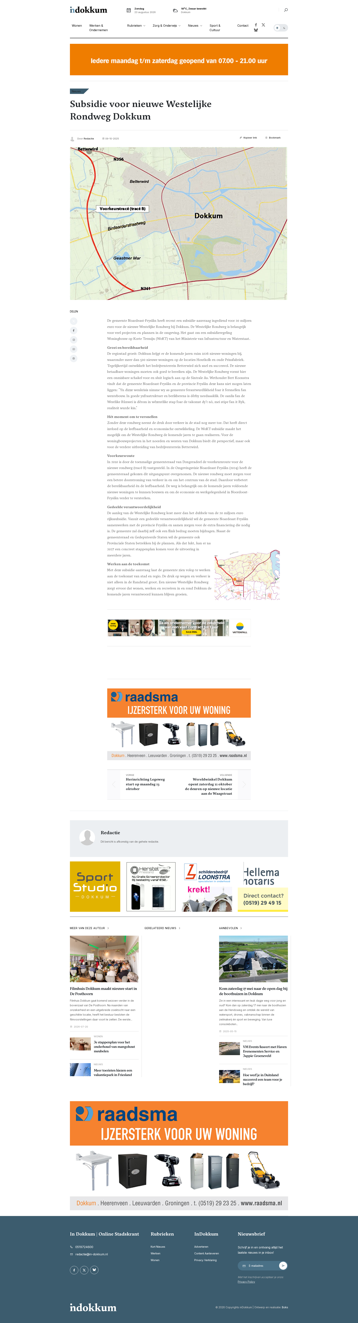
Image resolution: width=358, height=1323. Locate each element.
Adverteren (201, 1246)
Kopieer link (250, 137)
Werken (155, 1253)
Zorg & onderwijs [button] (165, 25)
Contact (242, 25)
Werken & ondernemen (98, 28)
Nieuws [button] (193, 25)
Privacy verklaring (205, 1260)
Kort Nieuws (158, 1246)
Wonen (77, 25)
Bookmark (274, 137)
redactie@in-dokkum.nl (91, 1254)
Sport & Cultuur (215, 28)
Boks (285, 1307)
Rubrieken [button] (135, 25)
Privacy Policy (246, 1281)
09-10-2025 (112, 138)
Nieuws (76, 91)
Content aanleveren (206, 1253)
